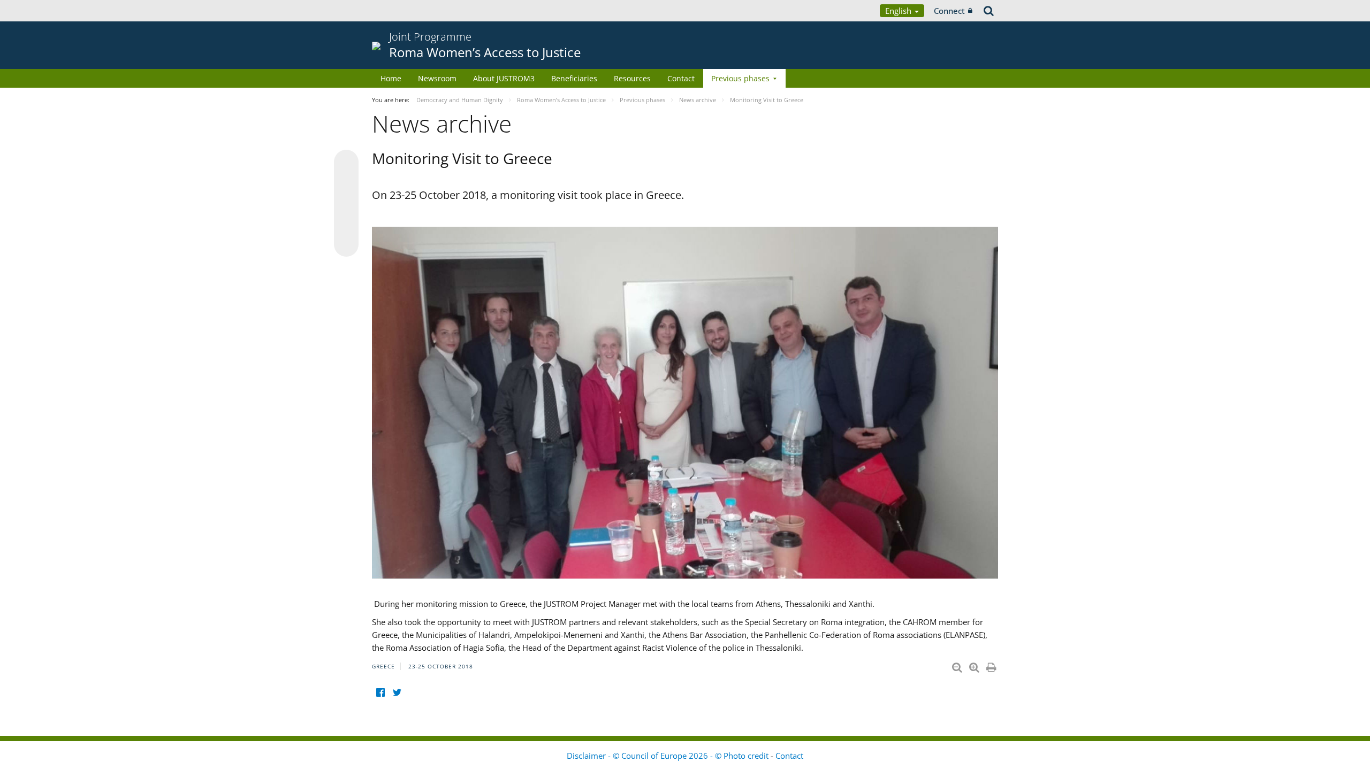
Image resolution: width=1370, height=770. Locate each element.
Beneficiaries (574, 78)
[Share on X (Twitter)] (346, 183)
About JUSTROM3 (504, 78)
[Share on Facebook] (346, 204)
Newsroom (437, 78)
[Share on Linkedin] (346, 224)
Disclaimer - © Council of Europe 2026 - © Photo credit (669, 755)
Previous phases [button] (740, 78)
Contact (681, 78)
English (899, 10)
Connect (949, 10)
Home (390, 78)
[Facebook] (380, 692)
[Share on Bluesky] (346, 163)
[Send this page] (346, 244)
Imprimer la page (992, 665)
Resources (632, 78)
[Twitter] (397, 692)
